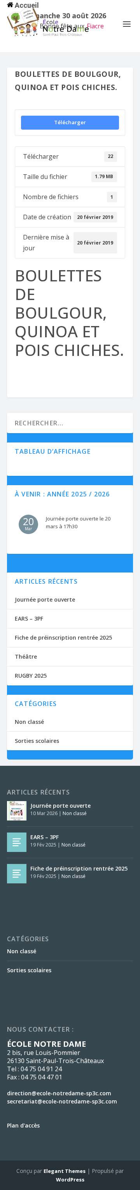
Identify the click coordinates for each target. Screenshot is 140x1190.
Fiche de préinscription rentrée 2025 (63, 637)
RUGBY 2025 (31, 675)
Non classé (29, 721)
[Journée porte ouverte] (16, 811)
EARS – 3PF (29, 618)
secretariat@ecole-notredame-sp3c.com (62, 1101)
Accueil (26, 5)
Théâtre (26, 656)
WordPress (70, 1179)
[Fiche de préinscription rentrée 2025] (16, 873)
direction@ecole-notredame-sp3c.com (59, 1093)
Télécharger (70, 122)
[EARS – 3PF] (16, 842)
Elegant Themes (65, 1170)
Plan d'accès (23, 1125)
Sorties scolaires (37, 740)
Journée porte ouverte (45, 599)
